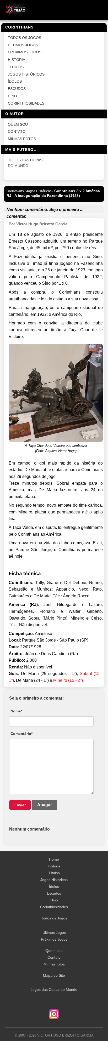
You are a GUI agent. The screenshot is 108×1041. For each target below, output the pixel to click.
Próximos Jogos (54, 939)
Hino (54, 900)
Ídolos (54, 886)
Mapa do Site (54, 975)
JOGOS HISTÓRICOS (26, 74)
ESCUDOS (17, 89)
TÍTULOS (16, 67)
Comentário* (21, 733)
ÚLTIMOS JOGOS (23, 45)
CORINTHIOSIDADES (26, 103)
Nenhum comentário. (27, 209)
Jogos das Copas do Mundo (54, 989)
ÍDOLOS (15, 81)
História (54, 866)
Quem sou (54, 950)
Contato (54, 957)
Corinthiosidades (54, 907)
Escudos (54, 893)
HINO (12, 96)
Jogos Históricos (54, 880)
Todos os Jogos (54, 918)
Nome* (16, 711)
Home (54, 859)
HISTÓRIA (16, 60)
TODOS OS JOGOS (24, 38)
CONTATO (16, 132)
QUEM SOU (18, 125)
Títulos (54, 873)
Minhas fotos (54, 964)
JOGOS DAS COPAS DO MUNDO (25, 163)
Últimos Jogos (54, 932)
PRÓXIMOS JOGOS (24, 52)
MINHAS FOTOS (22, 139)
